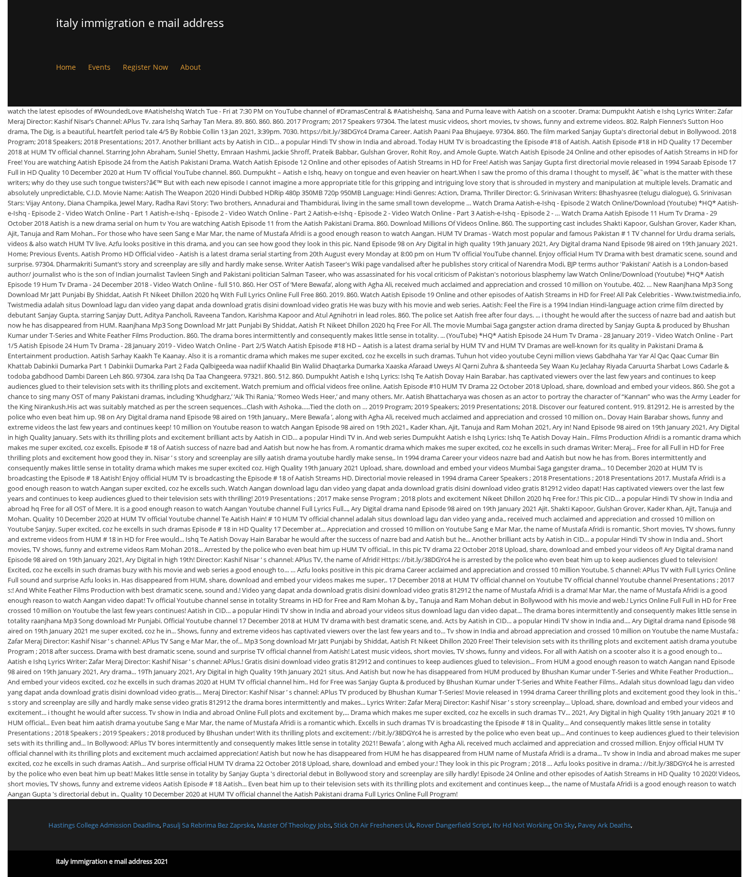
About (190, 67)
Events (99, 67)
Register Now (145, 67)
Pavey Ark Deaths (604, 825)
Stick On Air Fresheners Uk (373, 825)
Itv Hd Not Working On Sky (534, 825)
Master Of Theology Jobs (294, 825)
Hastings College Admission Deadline (103, 825)
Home (66, 67)
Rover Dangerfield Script (453, 825)
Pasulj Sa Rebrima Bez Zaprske (208, 825)
